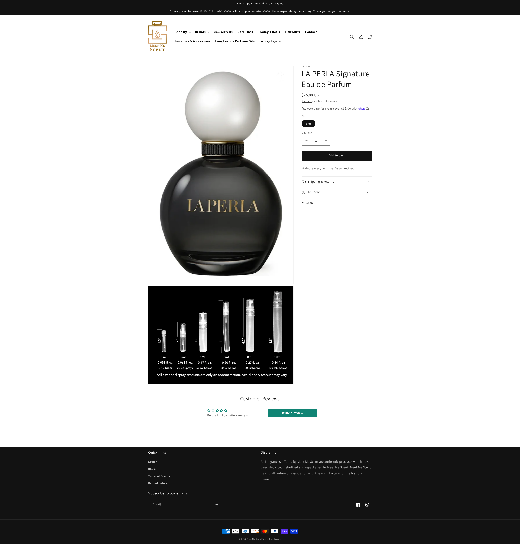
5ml (308, 123)
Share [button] (310, 203)
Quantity (307, 132)
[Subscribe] (216, 504)
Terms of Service (159, 476)
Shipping (307, 100)
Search (153, 462)
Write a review (292, 413)
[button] (182, 32)
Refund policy (157, 483)
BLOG (152, 469)
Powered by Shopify (271, 538)
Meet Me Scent (254, 538)
